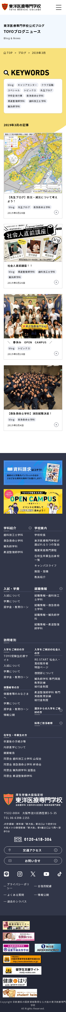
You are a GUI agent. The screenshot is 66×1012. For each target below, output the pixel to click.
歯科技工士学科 (37, 100)
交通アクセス (32, 850)
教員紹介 (40, 577)
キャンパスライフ (45, 565)
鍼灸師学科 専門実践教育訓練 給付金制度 (47, 682)
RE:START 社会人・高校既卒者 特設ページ (47, 663)
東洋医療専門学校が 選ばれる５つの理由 (47, 542)
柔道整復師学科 (16, 100)
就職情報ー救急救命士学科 (47, 607)
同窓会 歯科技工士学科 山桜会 (22, 758)
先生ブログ (46, 90)
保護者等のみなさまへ (16, 695)
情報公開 (43, 895)
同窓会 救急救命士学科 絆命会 (22, 764)
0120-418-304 (38, 840)
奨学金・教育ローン (16, 607)
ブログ (22, 53)
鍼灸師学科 (14, 106)
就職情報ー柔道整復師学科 (47, 626)
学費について (12, 601)
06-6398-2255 (20, 818)
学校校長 (40, 535)
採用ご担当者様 (43, 723)
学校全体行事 (15, 95)
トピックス (30, 90)
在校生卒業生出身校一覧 (47, 558)
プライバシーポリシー (18, 886)
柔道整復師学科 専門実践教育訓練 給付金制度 (47, 696)
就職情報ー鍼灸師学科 (47, 616)
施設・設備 (41, 571)
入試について (12, 595)
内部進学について (15, 747)
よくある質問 (15, 895)
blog (11, 84)
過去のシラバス (17, 901)
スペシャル (14, 90)
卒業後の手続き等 (15, 741)
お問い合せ (33, 860)
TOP (10, 53)
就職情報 (40, 588)
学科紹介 (10, 528)
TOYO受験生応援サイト (16, 658)
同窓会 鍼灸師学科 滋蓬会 (20, 770)
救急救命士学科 (35, 95)
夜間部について (44, 673)
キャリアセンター (27, 84)
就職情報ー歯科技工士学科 (47, 597)
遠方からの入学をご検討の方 (47, 710)
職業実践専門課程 (45, 550)
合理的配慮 (45, 886)
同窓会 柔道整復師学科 (18, 776)
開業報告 (9, 753)
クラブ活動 (47, 84)
